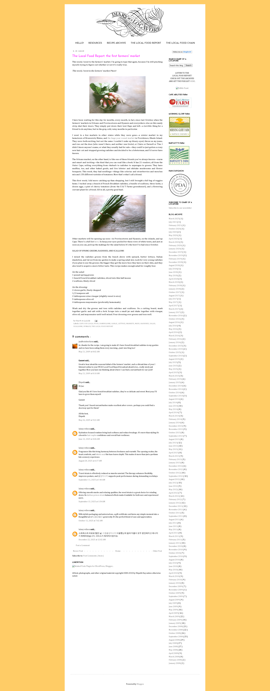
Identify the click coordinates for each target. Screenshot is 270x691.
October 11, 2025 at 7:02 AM (91, 521)
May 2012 (173, 490)
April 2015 (173, 373)
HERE (192, 81)
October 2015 (175, 352)
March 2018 (174, 282)
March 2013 (174, 456)
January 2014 (175, 423)
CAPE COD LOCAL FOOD (89, 323)
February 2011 (175, 540)
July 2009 (173, 603)
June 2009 (173, 607)
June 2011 (173, 526)
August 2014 (174, 399)
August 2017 (174, 296)
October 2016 (175, 319)
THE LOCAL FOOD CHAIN (180, 43)
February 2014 (175, 419)
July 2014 (173, 403)
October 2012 (175, 473)
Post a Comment (83, 545)
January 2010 (175, 583)
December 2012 (176, 466)
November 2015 (176, 349)
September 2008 (176, 637)
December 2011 (176, 506)
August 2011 (174, 520)
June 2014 (173, 406)
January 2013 (175, 463)
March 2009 (174, 617)
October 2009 (175, 593)
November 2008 (176, 630)
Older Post (157, 551)
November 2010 (176, 550)
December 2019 (176, 252)
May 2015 (173, 369)
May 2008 (173, 650)
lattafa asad (100, 454)
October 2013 (175, 433)
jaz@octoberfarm (86, 342)
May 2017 (173, 302)
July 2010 (173, 563)
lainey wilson (84, 429)
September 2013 (176, 436)
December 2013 (176, 426)
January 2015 (175, 382)
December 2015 (176, 346)
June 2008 (173, 647)
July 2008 (173, 643)
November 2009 (176, 590)
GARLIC (114, 323)
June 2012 (173, 486)
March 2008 (174, 657)
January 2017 (175, 312)
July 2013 (173, 443)
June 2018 (173, 272)
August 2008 (174, 640)
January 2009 (175, 623)
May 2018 (173, 276)
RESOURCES (95, 43)
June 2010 (173, 566)
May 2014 (173, 409)
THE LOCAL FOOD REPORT (146, 43)
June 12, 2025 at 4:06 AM (89, 439)
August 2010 (174, 560)
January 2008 (175, 663)
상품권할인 (98, 517)
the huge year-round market (121, 138)
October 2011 (175, 513)
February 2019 (175, 259)
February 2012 (175, 500)
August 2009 (174, 600)
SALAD (152, 323)
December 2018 (176, 262)
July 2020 (173, 232)
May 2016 (173, 329)
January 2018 (175, 289)
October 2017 (175, 292)
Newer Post (78, 551)
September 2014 (176, 396)
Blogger (140, 684)
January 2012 (175, 503)
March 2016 (174, 336)
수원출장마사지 (109, 533)
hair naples (92, 435)
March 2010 (174, 576)
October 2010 (175, 553)
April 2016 (173, 332)
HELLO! (79, 43)
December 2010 (176, 546)
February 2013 (175, 459)
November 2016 (176, 316)
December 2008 (176, 627)
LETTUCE (121, 323)
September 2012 (176, 476)
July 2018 (173, 269)
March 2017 (174, 309)
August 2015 (174, 359)
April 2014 (173, 413)
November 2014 (176, 389)
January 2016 (175, 342)
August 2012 (174, 479)
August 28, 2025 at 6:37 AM (90, 461)
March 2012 (174, 496)
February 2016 (175, 339)
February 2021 (175, 225)
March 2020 (174, 242)
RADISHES (144, 323)
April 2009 (173, 613)
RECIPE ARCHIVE (116, 43)
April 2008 (173, 653)
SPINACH (87, 326)
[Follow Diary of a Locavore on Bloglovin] (182, 53)
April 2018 (173, 279)
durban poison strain (96, 495)
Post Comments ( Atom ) (93, 556)
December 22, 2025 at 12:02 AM (92, 540)
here (96, 242)
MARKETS (130, 323)
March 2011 (174, 536)
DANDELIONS (105, 323)
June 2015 (173, 366)
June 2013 (173, 446)
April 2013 (173, 453)
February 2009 (175, 620)
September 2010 (176, 556)
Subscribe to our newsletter (180, 208)
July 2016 (173, 326)
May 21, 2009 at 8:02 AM (89, 352)
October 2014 (175, 393)
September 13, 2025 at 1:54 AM (92, 502)
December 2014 (176, 386)
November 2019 (176, 256)
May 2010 (173, 570)
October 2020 (175, 229)
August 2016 (174, 322)
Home (118, 551)
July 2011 (173, 523)
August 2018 (174, 265)
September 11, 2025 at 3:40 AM (92, 480)
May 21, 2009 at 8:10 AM (89, 374)
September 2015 (176, 356)
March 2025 (174, 219)
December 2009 (176, 586)
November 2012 (176, 469)
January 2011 (175, 543)
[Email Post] (95, 321)
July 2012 (173, 483)
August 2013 (174, 439)
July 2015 (173, 362)
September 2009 (176, 596)
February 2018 (175, 286)
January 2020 (175, 249)
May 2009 (173, 610)
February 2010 (175, 580)
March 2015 (174, 376)
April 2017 (173, 306)
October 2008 (175, 633)
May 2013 (173, 449)
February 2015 (175, 379)
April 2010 (173, 573)
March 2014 (174, 416)
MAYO (137, 323)
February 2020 (175, 246)
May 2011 (173, 530)
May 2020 (173, 235)
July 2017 (173, 299)
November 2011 (176, 510)
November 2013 (176, 429)
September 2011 (176, 516)
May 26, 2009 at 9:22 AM (89, 420)
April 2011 (173, 533)
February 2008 (175, 660)
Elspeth (82, 382)
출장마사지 (103, 476)
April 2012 (173, 493)
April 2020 (173, 239)
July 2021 (173, 222)
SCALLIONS (78, 326)
